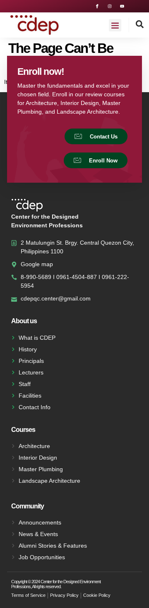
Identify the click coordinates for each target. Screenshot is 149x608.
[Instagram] (109, 6)
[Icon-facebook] (97, 6)
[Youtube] (122, 6)
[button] (115, 25)
